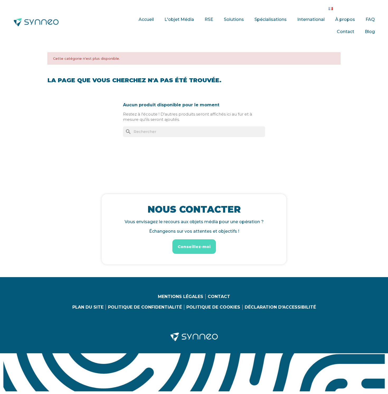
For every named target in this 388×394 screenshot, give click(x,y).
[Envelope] (375, 7)
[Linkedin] (343, 7)
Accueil (146, 19)
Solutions (234, 19)
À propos (345, 19)
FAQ (370, 19)
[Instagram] (353, 7)
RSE (209, 19)
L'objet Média (179, 19)
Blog (370, 31)
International (311, 19)
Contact (345, 31)
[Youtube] (364, 7)
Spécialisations (270, 19)
